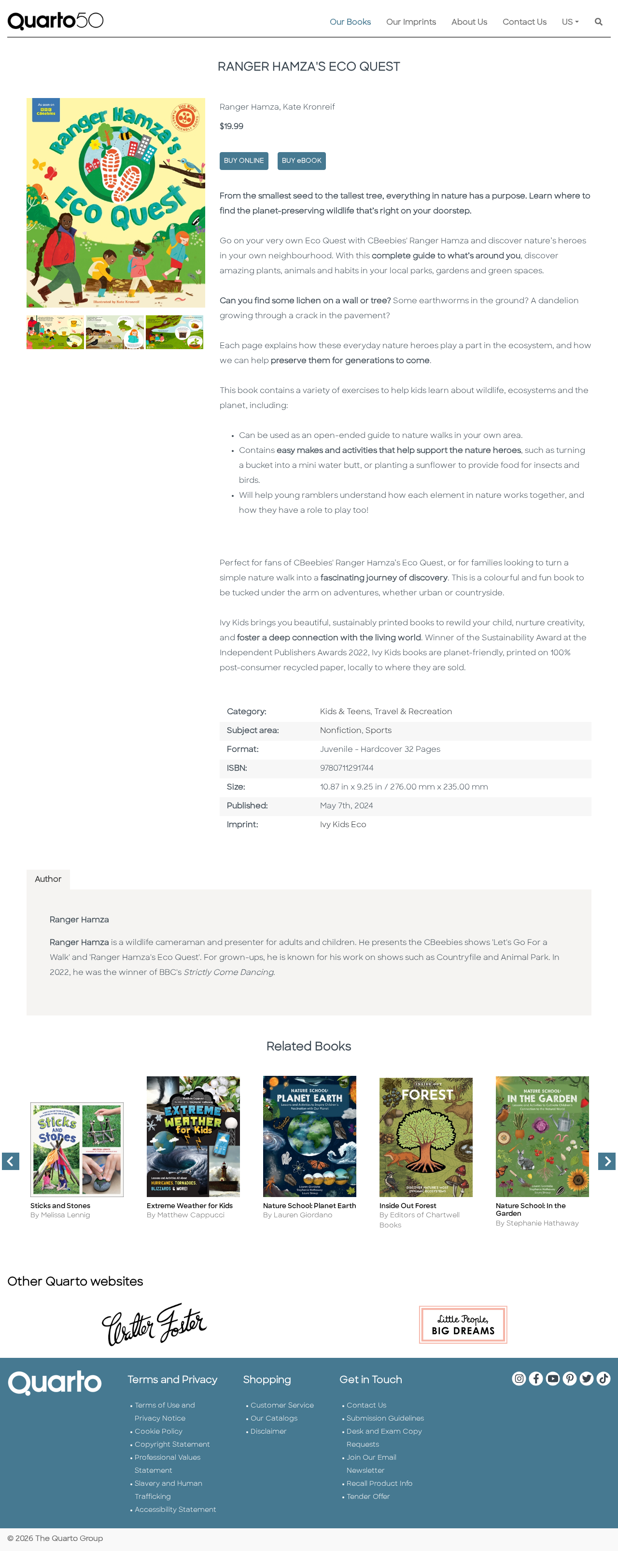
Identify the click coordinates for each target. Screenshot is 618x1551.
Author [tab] (48, 880)
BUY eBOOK (302, 161)
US (567, 23)
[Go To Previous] (7, 1165)
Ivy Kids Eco (343, 825)
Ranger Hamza (79, 920)
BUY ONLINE (244, 161)
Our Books (350, 23)
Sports (378, 731)
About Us (469, 23)
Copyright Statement (172, 1445)
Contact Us (525, 23)
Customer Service (282, 1406)
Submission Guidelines (385, 1419)
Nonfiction (341, 731)
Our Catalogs (274, 1419)
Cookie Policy (159, 1432)
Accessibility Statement (175, 1510)
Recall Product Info (380, 1484)
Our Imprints (411, 23)
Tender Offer (368, 1497)
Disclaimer (269, 1432)
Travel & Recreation (413, 712)
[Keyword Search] (598, 22)
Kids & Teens (345, 712)
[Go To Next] (603, 1165)
